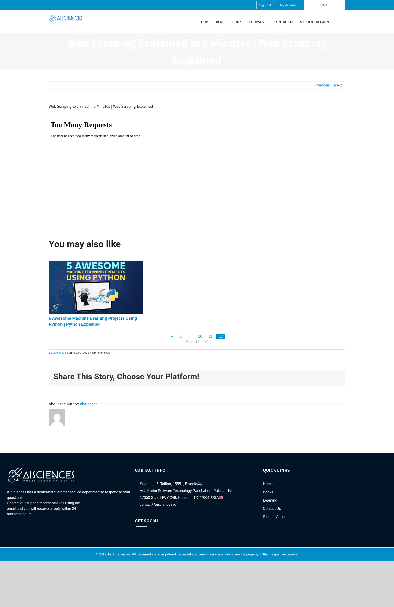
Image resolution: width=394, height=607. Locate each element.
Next (338, 85)
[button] (338, 21)
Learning (270, 500)
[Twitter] (142, 533)
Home (268, 484)
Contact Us (272, 508)
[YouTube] (148, 533)
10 (200, 336)
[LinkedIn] (160, 533)
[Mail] (167, 533)
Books (268, 492)
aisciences (59, 352)
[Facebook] (136, 533)
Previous (322, 85)
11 (210, 336)
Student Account (276, 517)
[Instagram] (154, 533)
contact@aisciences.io (158, 504)
